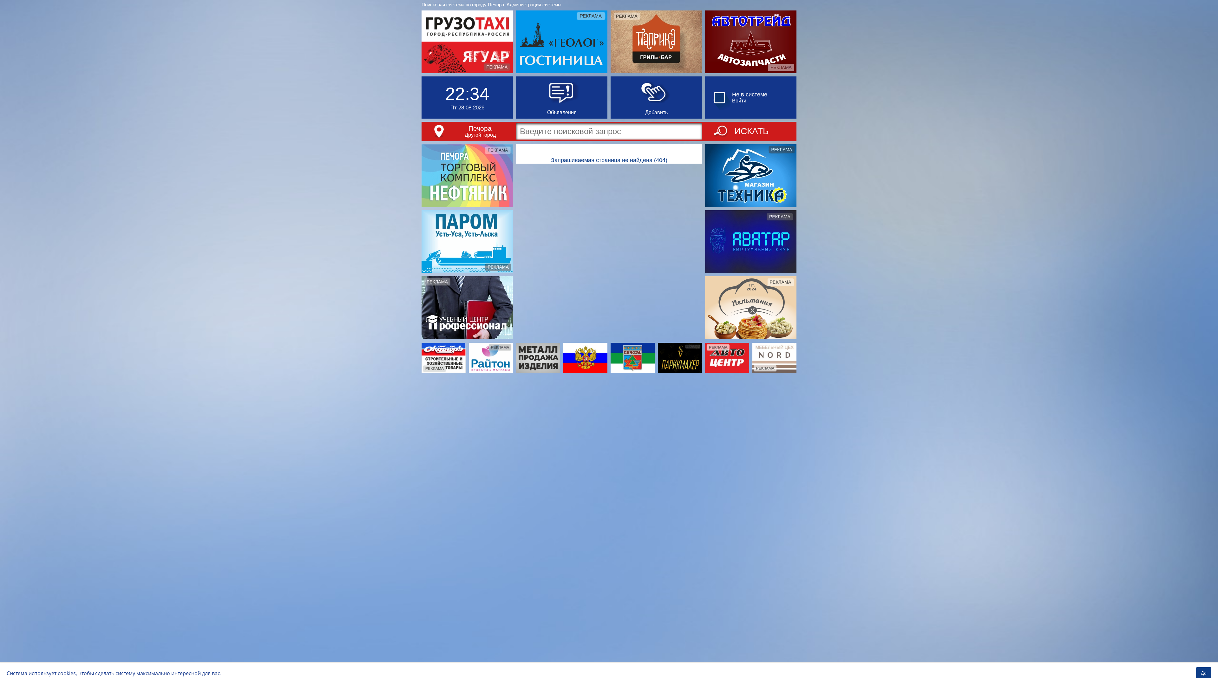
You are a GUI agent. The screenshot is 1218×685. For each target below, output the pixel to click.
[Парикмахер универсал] (680, 358)
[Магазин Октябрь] (443, 358)
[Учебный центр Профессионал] (467, 308)
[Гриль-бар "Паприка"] (656, 41)
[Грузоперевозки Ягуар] (467, 41)
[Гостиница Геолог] (561, 41)
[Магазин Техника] (751, 176)
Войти (739, 100)
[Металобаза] (538, 358)
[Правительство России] (585, 358)
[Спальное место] (490, 358)
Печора (480, 128)
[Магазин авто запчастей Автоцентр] (727, 358)
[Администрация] (632, 358)
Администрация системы (534, 4)
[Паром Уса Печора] (467, 242)
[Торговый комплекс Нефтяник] (467, 176)
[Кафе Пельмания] (751, 308)
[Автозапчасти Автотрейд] (750, 41)
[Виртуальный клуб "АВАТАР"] (751, 242)
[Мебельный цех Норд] (774, 358)
